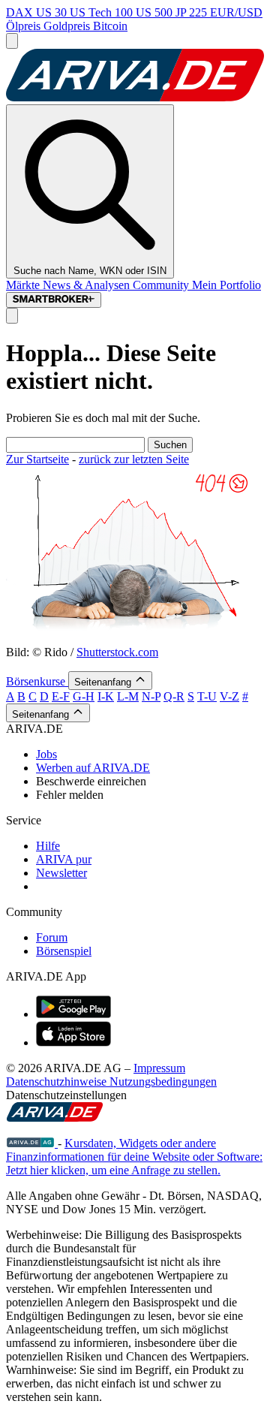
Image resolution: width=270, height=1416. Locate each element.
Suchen (170, 444)
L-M (128, 696)
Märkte (24, 285)
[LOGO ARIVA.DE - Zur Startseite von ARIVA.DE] (135, 97)
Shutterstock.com (117, 652)
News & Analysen (88, 285)
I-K (106, 696)
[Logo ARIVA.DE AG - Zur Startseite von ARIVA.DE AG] (32, 1143)
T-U (207, 696)
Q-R (174, 696)
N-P (151, 696)
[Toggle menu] (12, 41)
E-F (61, 696)
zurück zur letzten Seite (134, 459)
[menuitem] (150, 754)
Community (162, 285)
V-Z (229, 696)
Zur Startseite (37, 459)
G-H (83, 696)
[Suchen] (12, 316)
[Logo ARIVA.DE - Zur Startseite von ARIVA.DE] (55, 1117)
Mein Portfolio (226, 285)
